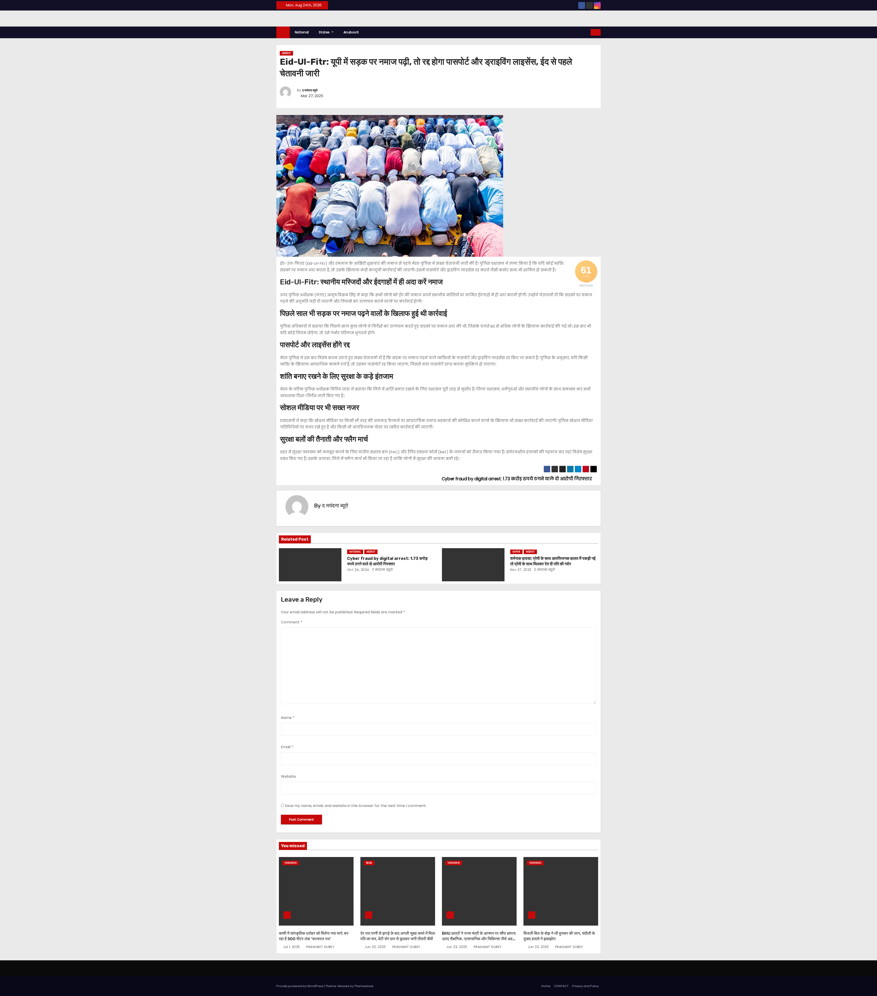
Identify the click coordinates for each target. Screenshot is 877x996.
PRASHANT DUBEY (319, 947)
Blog (369, 863)
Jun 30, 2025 (376, 947)
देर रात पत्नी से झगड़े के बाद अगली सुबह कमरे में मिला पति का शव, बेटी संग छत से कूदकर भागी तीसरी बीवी (397, 936)
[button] (587, 32)
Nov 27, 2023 (520, 569)
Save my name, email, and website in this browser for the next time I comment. (355, 805)
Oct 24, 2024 (358, 569)
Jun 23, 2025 (457, 947)
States (325, 32)
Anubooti (351, 32)
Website (288, 776)
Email (287, 747)
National (302, 32)
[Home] (283, 32)
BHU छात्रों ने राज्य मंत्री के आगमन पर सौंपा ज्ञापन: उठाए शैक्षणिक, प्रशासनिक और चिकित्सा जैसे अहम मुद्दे (479, 939)
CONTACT (561, 986)
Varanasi (291, 863)
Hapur (516, 551)
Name (287, 717)
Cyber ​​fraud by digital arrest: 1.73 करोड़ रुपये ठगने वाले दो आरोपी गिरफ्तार (387, 561)
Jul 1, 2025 (292, 947)
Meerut (286, 53)
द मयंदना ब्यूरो (309, 90)
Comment (291, 622)
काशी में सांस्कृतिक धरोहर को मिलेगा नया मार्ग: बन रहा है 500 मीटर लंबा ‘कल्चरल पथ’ (313, 936)
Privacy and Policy (585, 986)
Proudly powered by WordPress (300, 986)
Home (545, 986)
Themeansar (364, 986)
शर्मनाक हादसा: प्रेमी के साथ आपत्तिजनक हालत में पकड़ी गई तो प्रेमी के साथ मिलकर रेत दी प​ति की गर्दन (552, 561)
